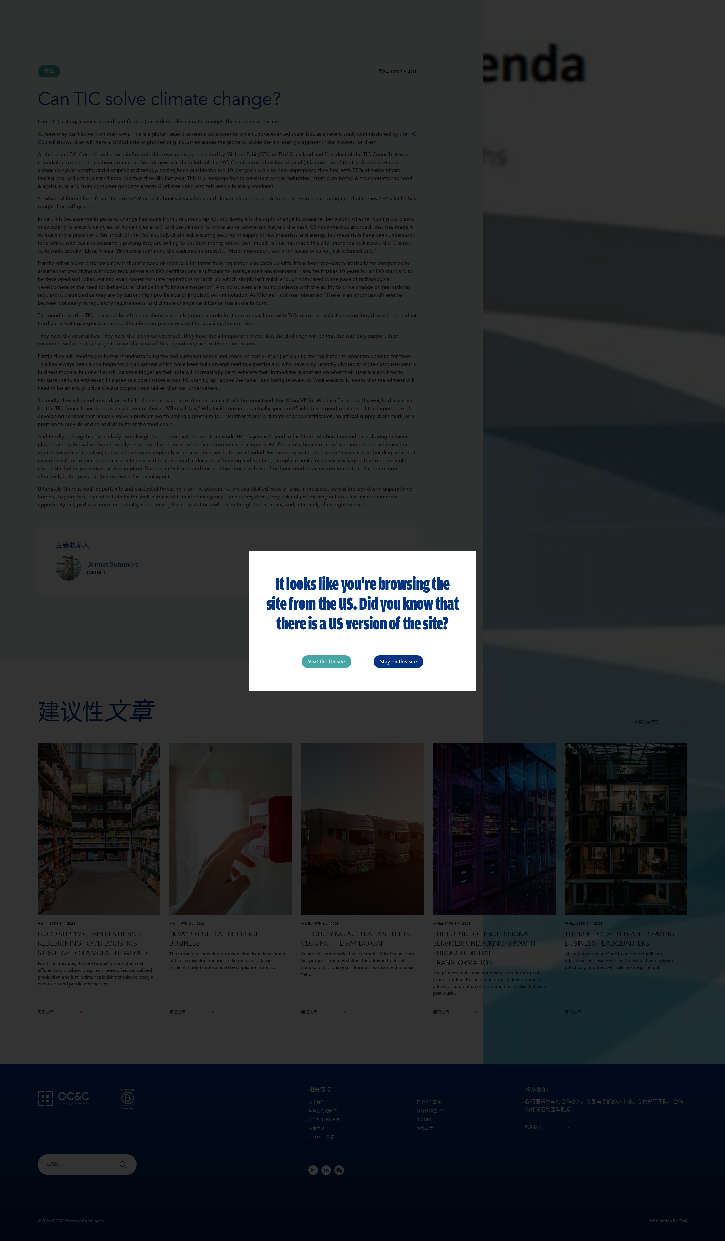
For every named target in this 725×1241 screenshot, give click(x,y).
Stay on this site (398, 662)
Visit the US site (326, 662)
